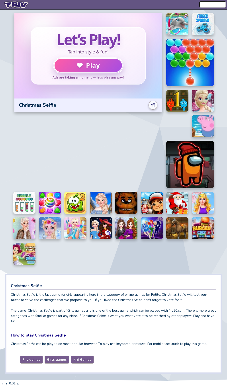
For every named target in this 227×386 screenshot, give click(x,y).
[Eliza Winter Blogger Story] (24, 228)
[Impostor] (190, 164)
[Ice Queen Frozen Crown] (50, 228)
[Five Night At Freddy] (126, 203)
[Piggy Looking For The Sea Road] (203, 126)
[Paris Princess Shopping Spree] (101, 203)
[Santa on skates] (177, 203)
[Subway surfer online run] (152, 203)
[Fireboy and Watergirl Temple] (177, 101)
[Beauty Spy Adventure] (101, 228)
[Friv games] (16, 4)
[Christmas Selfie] (126, 228)
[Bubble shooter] (190, 62)
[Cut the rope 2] (75, 203)
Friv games (31, 359)
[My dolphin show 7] (177, 24)
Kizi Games (82, 359)
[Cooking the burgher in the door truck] (24, 254)
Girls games (57, 359)
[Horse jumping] (177, 228)
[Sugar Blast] (50, 203)
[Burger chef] (203, 228)
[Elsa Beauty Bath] (203, 101)
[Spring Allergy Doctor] (203, 203)
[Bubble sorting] (24, 203)
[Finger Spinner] (203, 24)
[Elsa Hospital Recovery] (75, 228)
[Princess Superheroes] (152, 228)
